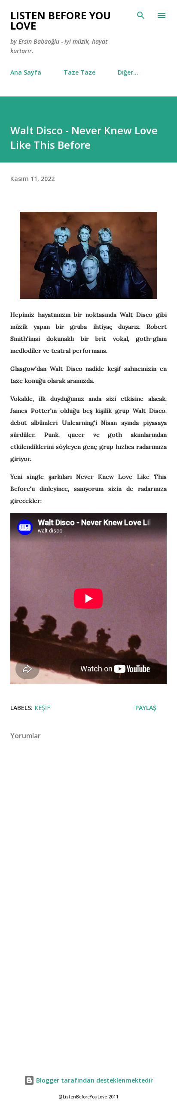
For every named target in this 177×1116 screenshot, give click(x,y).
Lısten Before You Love (60, 20)
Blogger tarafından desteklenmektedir (93, 1080)
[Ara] (141, 15)
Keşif (42, 708)
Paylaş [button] (145, 708)
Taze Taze (79, 72)
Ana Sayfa (25, 72)
